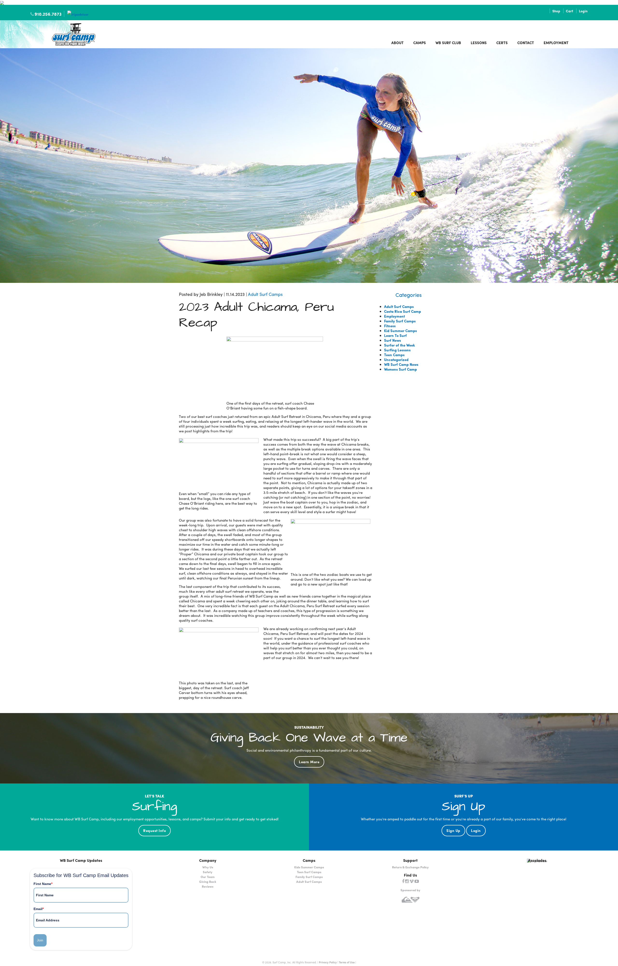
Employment (556, 42)
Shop (556, 10)
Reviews (207, 886)
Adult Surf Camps (265, 294)
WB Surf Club (448, 42)
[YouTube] (416, 881)
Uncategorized (396, 359)
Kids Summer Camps (309, 867)
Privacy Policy (328, 962)
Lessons (479, 42)
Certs (502, 42)
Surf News (392, 340)
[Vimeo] (411, 881)
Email (39, 909)
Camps (419, 42)
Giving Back (207, 881)
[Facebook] (403, 881)
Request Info (154, 830)
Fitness (390, 325)
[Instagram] (407, 881)
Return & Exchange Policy (410, 867)
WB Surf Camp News (401, 364)
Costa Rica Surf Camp (402, 311)
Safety (207, 872)
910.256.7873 (48, 14)
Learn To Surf (395, 335)
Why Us (207, 867)
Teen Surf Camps (309, 872)
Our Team (208, 876)
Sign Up (453, 830)
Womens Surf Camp (400, 369)
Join (40, 940)
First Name (43, 884)
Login (583, 10)
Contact (525, 42)
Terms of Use (347, 962)
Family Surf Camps (400, 321)
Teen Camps (394, 354)
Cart (569, 10)
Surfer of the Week (399, 345)
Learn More (309, 761)
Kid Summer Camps (400, 330)
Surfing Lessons (397, 350)
